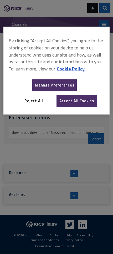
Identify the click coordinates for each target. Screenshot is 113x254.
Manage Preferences (54, 85)
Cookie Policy (71, 68)
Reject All (33, 101)
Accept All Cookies (76, 101)
